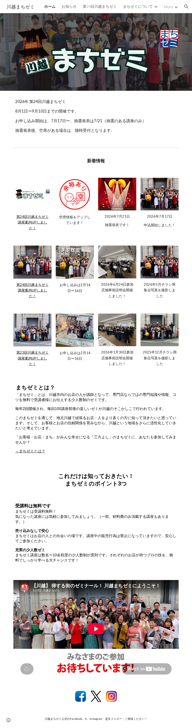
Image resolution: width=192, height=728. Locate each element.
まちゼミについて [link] (138, 6)
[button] (186, 6)
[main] (96, 118)
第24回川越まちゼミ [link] (100, 6)
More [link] (168, 6)
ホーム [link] (49, 6)
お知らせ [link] (69, 6)
